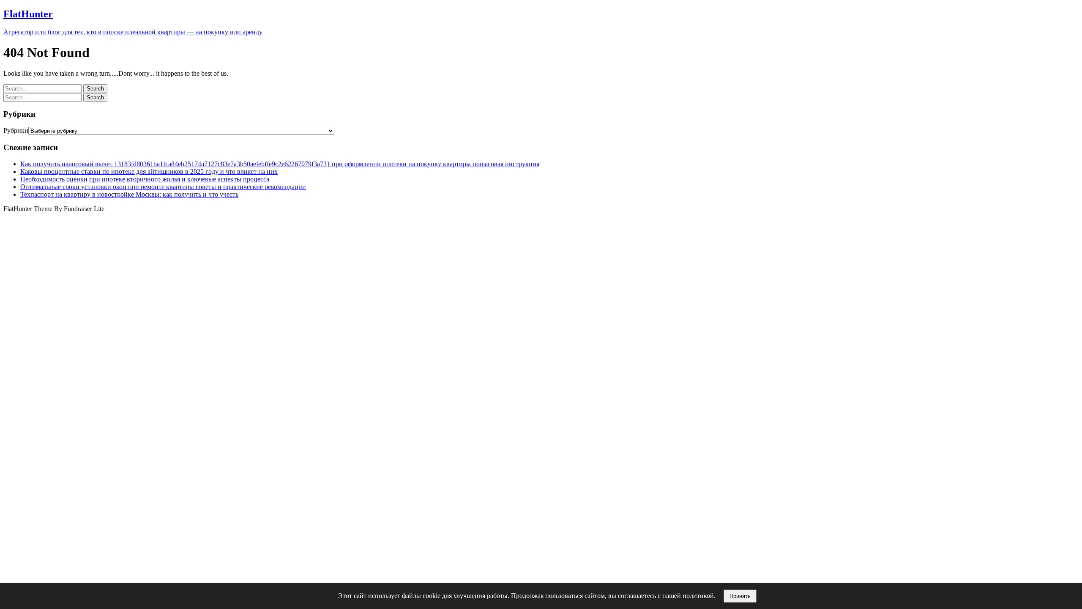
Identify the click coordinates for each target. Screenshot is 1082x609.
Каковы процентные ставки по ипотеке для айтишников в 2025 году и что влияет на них (149, 171)
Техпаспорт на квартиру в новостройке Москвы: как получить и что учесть (129, 194)
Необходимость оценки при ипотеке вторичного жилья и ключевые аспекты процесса (144, 179)
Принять (740, 596)
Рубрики (15, 130)
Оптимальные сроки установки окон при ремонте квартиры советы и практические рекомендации (163, 186)
